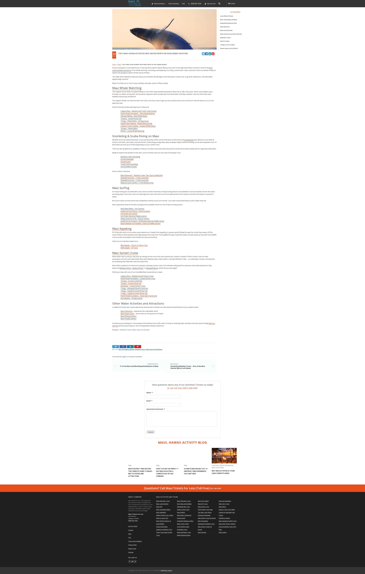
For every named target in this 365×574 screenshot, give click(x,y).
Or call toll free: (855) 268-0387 (182, 388)
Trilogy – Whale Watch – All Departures (135, 121)
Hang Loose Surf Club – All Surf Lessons (135, 218)
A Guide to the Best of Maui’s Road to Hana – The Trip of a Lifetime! (136, 337)
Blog (119, 64)
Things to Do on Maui (227, 45)
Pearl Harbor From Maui (205, 509)
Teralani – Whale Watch (129, 128)
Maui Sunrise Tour (203, 507)
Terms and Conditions (135, 541)
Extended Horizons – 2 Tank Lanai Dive (134, 178)
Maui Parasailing (203, 521)
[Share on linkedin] (209, 53)
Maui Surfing (222, 532)
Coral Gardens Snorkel (129, 167)
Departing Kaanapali (204, 515)
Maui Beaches (225, 27)
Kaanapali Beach (152, 268)
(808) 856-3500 (133, 521)
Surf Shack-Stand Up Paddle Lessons (134, 216)
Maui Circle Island (203, 501)
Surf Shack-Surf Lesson (129, 214)
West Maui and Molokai (184, 504)
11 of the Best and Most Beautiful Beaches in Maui (139, 366)
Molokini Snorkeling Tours (164, 529)
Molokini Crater (125, 330)
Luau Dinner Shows (226, 16)
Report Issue (132, 549)
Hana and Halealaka (225, 501)
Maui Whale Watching (126, 88)
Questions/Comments (155, 409)
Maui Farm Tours (224, 504)
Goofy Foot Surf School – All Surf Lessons (135, 211)
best (210, 68)
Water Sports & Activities (141, 330)
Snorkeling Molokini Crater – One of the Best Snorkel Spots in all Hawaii (188, 367)
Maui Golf (159, 507)
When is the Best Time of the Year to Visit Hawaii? (199, 337)
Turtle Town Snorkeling (129, 164)
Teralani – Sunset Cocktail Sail (131, 281)
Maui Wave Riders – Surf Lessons (132, 209)
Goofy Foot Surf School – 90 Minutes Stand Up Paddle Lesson (142, 221)
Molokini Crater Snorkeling (130, 157)
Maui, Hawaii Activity (182, 442)
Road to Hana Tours (183, 509)
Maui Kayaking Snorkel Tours (228, 521)
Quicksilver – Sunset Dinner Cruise (133, 286)
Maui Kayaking (121, 229)
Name (149, 393)
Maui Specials (202, 532)
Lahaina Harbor (137, 268)
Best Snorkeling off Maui (126, 349)
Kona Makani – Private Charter (132, 298)
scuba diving (188, 140)
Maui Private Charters (128, 319)
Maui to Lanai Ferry (162, 518)
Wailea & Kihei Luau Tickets (164, 515)
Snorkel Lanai (125, 162)
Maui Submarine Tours (184, 532)
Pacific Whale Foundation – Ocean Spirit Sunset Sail (139, 296)
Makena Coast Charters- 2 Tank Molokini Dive (137, 183)
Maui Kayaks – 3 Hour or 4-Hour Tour (134, 245)
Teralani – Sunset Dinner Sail (131, 119)
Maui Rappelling (161, 512)
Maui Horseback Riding (163, 509)
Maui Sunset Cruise (125, 253)
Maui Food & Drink (226, 30)
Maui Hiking (222, 507)
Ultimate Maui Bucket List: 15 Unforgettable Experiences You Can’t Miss (195, 471)
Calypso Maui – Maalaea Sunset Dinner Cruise (137, 276)
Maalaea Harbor (125, 268)
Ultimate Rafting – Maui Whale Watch (134, 116)
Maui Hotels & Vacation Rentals (231, 34)
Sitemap (130, 552)
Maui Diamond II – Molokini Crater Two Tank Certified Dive (142, 175)
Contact (130, 530)
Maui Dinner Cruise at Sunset (207, 518)
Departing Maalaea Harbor (185, 521)
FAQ (129, 537)
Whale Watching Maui (183, 535)
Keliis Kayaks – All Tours (129, 248)
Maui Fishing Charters (128, 316)
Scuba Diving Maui (161, 527)
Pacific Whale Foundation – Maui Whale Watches (138, 113)
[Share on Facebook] (206, 53)
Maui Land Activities (162, 504)
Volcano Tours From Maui (227, 509)
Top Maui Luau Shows (205, 512)
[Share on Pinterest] (213, 53)
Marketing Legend (166, 570)
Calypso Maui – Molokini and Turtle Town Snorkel (138, 111)
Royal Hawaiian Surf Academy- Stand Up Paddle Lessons (140, 223)
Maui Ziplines (181, 512)
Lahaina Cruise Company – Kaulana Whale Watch (138, 126)
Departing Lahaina (224, 518)
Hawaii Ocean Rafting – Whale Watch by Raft (136, 123)
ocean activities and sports (121, 70)
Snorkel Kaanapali (127, 159)
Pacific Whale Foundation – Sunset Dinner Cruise (138, 278)
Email (149, 401)
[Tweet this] (203, 53)
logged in (125, 357)
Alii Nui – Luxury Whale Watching (132, 131)
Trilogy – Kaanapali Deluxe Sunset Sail (134, 288)
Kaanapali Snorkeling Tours (206, 524)
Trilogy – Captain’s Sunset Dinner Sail (134, 291)
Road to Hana (224, 41)
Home (114, 64)
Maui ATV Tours (203, 504)
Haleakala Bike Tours (183, 507)
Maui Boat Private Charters (227, 524)
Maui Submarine (126, 311)
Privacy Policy (132, 545)
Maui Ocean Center (127, 314)
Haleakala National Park (228, 23)
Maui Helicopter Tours (163, 501)
